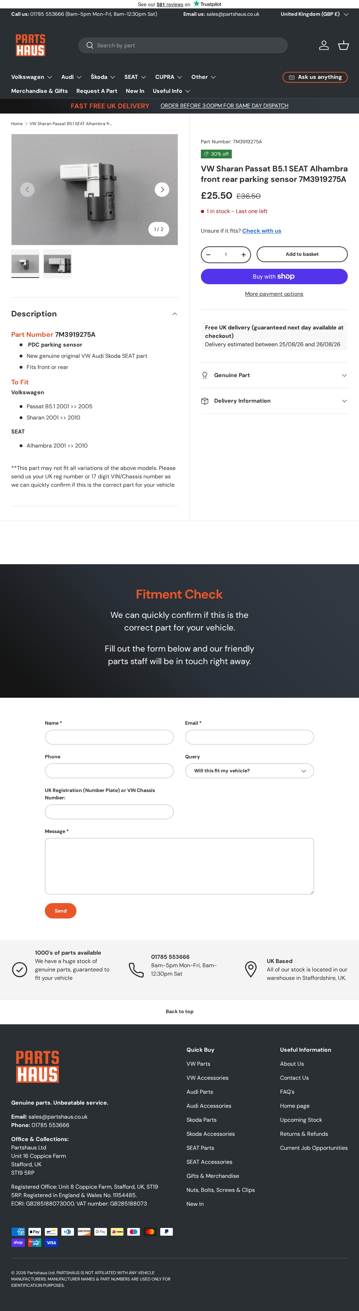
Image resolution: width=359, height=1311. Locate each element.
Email (191, 723)
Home (17, 124)
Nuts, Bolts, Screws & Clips (221, 1190)
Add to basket (302, 254)
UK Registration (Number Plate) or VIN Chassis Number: (100, 794)
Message (55, 831)
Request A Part (96, 91)
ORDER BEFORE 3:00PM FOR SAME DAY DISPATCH (225, 105)
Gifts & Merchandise (213, 1176)
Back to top (180, 1011)
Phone (52, 756)
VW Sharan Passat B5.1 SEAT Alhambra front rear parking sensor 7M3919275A (71, 124)
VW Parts (198, 1063)
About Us (292, 1063)
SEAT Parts (200, 1148)
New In (135, 91)
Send (61, 911)
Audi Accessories (209, 1105)
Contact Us (294, 1077)
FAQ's (287, 1091)
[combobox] (183, 45)
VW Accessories (208, 1077)
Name (52, 723)
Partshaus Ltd (41, 1273)
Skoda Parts (202, 1120)
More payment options (274, 294)
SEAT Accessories (209, 1162)
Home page (295, 1105)
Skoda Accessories (211, 1134)
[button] (343, 45)
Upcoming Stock (301, 1120)
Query (192, 756)
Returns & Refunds (304, 1134)
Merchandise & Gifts (39, 91)
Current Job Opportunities (314, 1148)
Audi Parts (200, 1091)
